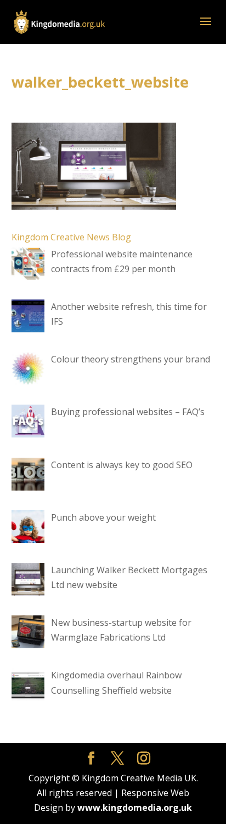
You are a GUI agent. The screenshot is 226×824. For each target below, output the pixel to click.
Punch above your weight (103, 517)
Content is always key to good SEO (122, 465)
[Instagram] (143, 758)
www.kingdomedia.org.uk (134, 808)
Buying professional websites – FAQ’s (128, 412)
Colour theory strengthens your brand (130, 359)
